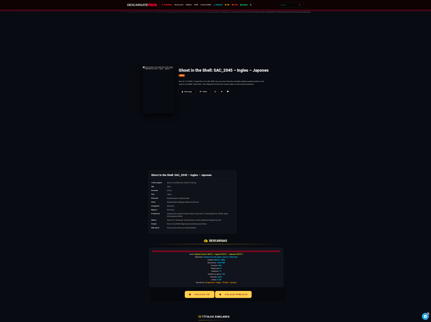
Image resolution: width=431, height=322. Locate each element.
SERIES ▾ (189, 5)
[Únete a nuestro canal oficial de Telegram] (425, 316)
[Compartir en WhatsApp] (215, 91)
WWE (196, 5)
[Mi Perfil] (251, 5)
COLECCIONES (205, 5)
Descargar (188, 91)
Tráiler (204, 91)
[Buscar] (299, 5)
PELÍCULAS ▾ (179, 5)
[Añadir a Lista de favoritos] (227, 91)
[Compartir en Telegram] (221, 91)
